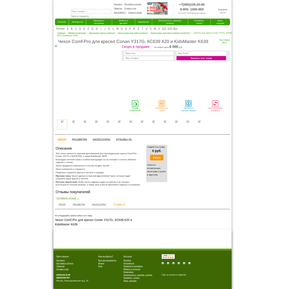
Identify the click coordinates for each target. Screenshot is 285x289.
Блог (100, 266)
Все (175, 28)
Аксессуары (101, 139)
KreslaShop (91, 5)
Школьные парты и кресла (102, 33)
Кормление (143, 22)
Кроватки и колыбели (133, 266)
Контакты (118, 4)
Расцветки (79, 139)
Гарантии (118, 8)
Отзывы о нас (130, 8)
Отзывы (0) (124, 139)
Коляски (62, 22)
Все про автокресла (107, 260)
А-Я (170, 28)
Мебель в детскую (77, 33)
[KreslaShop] (59, 8)
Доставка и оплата (132, 4)
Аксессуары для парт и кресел (133, 33)
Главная (61, 33)
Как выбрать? (120, 12)
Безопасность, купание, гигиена (138, 275)
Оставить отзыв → (67, 198)
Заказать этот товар (201, 58)
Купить (156, 157)
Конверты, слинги (131, 278)
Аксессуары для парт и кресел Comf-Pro (170, 33)
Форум (101, 263)
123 (164, 28)
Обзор (61, 139)
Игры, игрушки (130, 281)
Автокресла (77, 22)
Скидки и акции (135, 12)
